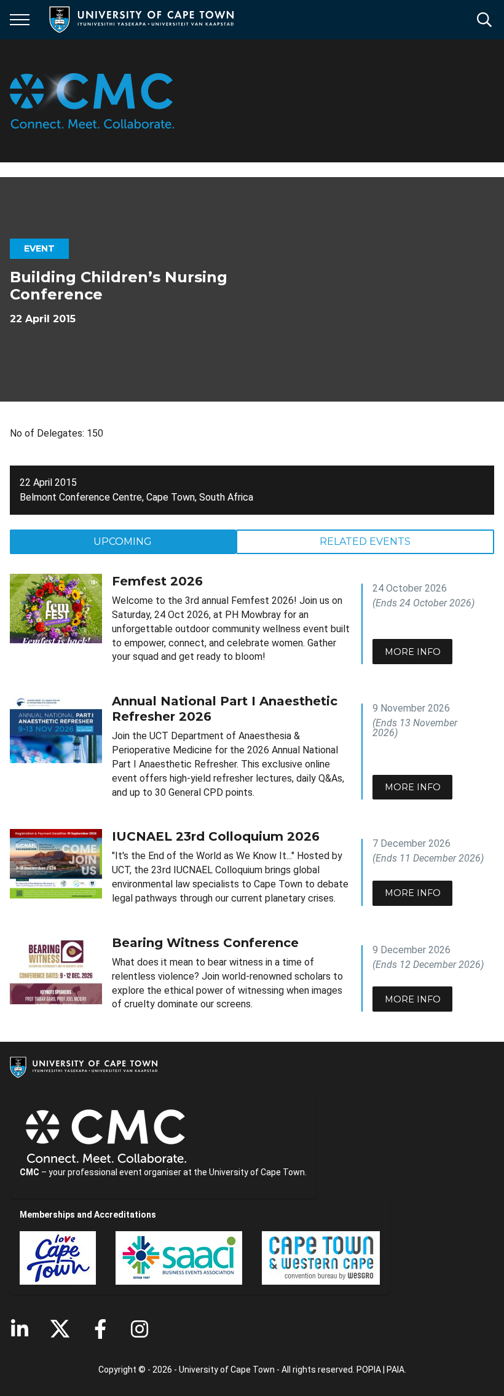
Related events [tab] (365, 541)
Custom (139, 1329)
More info (413, 651)
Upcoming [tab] (122, 541)
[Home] (83, 1066)
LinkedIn (19, 1329)
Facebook (100, 1329)
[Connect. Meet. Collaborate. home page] (92, 100)
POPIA (368, 1369)
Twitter (60, 1329)
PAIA (395, 1369)
